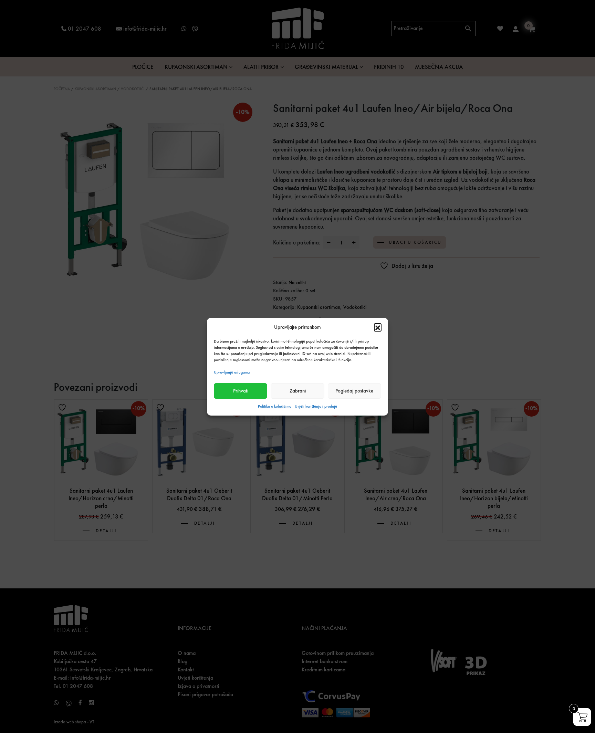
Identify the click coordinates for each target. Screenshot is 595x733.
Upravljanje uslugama (232, 372)
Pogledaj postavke (354, 390)
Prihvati (240, 390)
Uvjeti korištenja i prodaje (316, 406)
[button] (377, 327)
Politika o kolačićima (274, 406)
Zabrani (298, 390)
